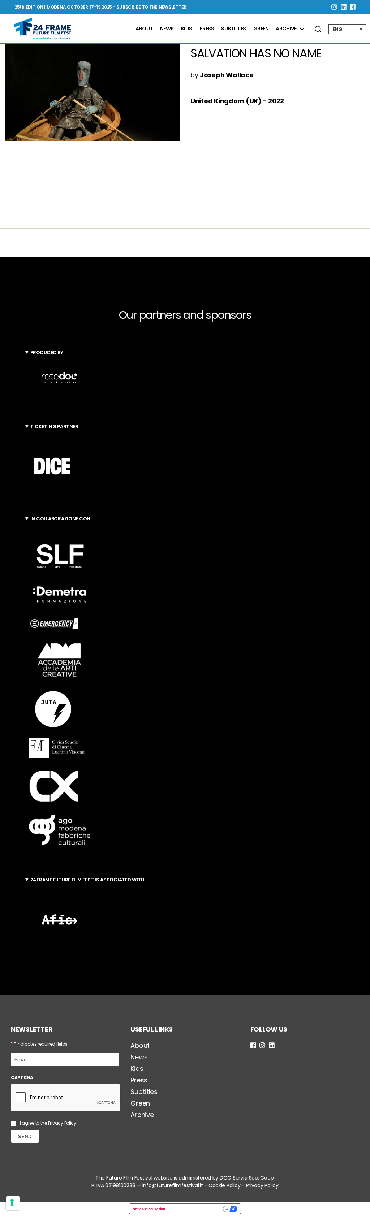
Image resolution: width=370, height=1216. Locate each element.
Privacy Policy (62, 1123)
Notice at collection (149, 1209)
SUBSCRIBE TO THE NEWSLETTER (151, 7)
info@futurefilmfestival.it (172, 1185)
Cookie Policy (224, 1185)
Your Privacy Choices (196, 1209)
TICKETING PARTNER (54, 426)
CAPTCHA (22, 1077)
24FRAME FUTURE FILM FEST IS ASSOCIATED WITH (87, 879)
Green (261, 29)
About (144, 29)
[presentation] (66, 1098)
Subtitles (233, 29)
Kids (186, 29)
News (167, 29)
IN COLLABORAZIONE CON (60, 518)
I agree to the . (48, 1123)
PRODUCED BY (46, 352)
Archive (286, 29)
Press (206, 29)
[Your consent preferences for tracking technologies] (13, 1203)
